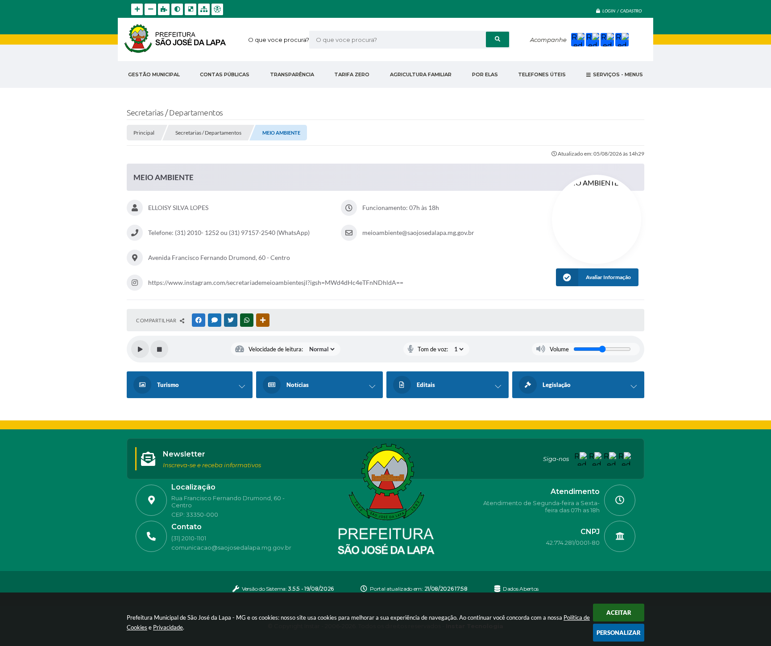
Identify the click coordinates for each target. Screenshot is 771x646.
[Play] (140, 349)
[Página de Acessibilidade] (217, 9)
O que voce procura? (278, 39)
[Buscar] (497, 39)
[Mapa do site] (204, 9)
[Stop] (159, 349)
